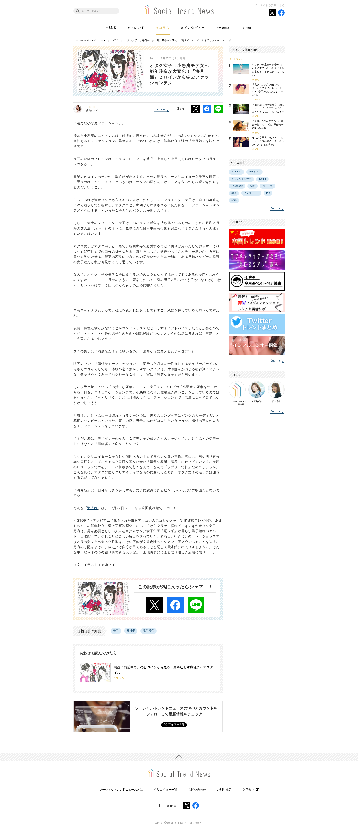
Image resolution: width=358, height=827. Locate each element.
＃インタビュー (192, 27)
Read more (159, 109)
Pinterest (236, 171)
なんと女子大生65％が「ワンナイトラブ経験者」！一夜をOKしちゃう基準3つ (268, 141)
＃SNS (110, 27)
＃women (223, 27)
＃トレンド (136, 27)
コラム (257, 79)
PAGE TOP (179, 757)
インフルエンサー (241, 178)
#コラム (119, 678)
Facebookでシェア (207, 109)
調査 (252, 185)
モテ (116, 630)
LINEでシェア (218, 109)
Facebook (237, 185)
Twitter (262, 178)
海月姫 (92, 508)
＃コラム (162, 27)
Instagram (254, 171)
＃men (247, 27)
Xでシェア (195, 109)
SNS (234, 200)
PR (268, 193)
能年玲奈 (148, 630)
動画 (233, 193)
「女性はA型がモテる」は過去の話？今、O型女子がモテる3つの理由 (268, 125)
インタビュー (251, 193)
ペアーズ (267, 185)
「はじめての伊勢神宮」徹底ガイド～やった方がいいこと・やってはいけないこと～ (268, 108)
